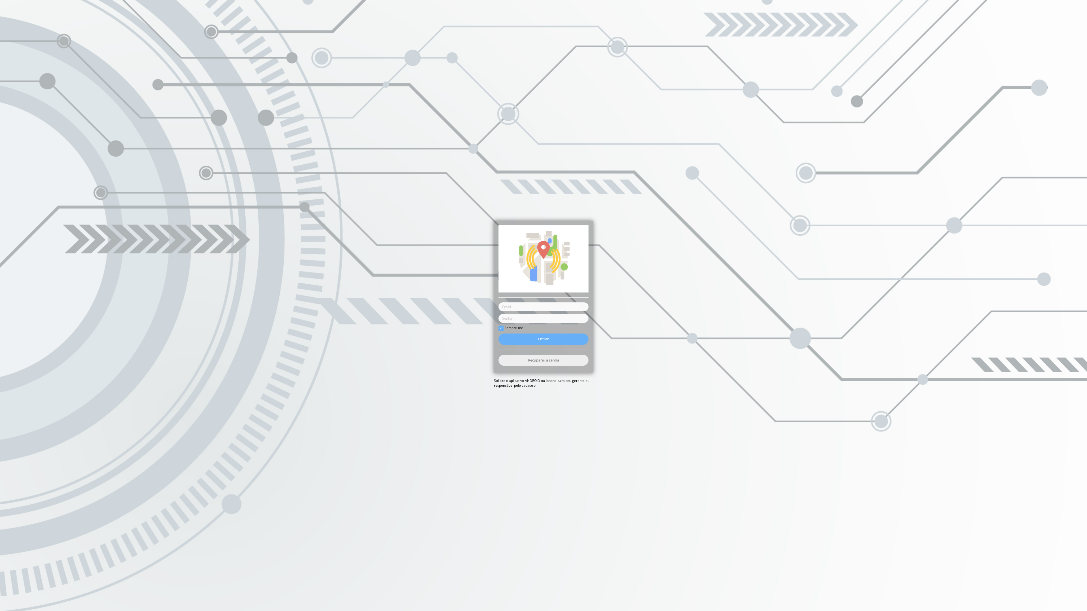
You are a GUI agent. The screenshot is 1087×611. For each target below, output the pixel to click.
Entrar (543, 339)
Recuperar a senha (543, 360)
